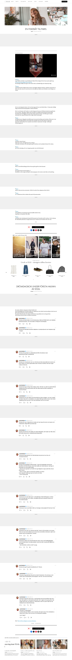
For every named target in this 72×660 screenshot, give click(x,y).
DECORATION (23, 1)
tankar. (31, 291)
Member (46, 1)
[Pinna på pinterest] (36, 631)
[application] (36, 65)
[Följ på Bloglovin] (41, 631)
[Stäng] (55, 73)
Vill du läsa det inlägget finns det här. (23, 82)
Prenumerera (64, 1)
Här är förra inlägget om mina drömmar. (27, 621)
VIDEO (35, 1)
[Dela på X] (34, 631)
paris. (32, 31)
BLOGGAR (41, 1)
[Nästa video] (59, 246)
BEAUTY (17, 1)
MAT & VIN (30, 1)
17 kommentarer (38, 628)
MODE (12, 1)
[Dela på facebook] (31, 631)
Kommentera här (38, 227)
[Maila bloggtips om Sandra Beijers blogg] (38, 631)
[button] (19, 247)
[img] (29, 227)
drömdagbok (38, 623)
